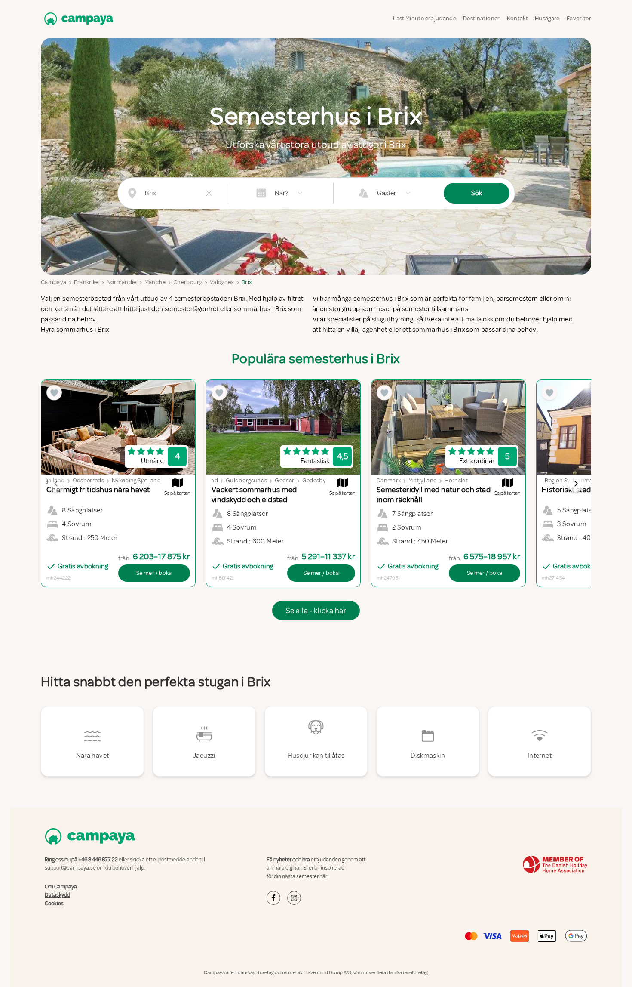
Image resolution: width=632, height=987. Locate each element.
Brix (247, 282)
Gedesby (314, 480)
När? (281, 193)
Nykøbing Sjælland (136, 480)
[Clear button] (209, 193)
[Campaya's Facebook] (273, 898)
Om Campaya (61, 886)
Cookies (54, 903)
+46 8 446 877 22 (98, 859)
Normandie (122, 282)
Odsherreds (88, 480)
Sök (476, 193)
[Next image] (575, 483)
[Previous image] (56, 483)
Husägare (547, 18)
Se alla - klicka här (316, 610)
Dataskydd (57, 894)
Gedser (284, 480)
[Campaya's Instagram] (294, 898)
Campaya (53, 282)
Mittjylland (422, 480)
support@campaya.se (70, 867)
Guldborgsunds (246, 480)
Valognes (222, 282)
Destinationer (481, 18)
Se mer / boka (154, 573)
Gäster (386, 193)
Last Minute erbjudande (424, 18)
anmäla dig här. (284, 867)
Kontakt (517, 18)
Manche (155, 282)
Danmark (389, 480)
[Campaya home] (77, 19)
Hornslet (456, 480)
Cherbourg (187, 282)
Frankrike (86, 282)
